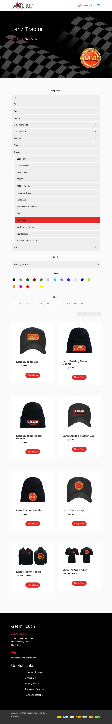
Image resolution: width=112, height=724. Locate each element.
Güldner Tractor (23, 186)
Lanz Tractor (22, 220)
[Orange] (14, 287)
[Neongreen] (89, 280)
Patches (17, 138)
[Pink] (21, 287)
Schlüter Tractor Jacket (27, 240)
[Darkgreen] (28, 280)
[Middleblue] (69, 280)
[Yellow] (41, 287)
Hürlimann (21, 200)
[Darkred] (34, 280)
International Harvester (27, 206)
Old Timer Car (20, 131)
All (15, 97)
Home (14, 39)
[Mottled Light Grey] (75, 280)
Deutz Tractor (23, 172)
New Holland (22, 234)
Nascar (17, 118)
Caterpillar (21, 159)
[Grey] (48, 280)
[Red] (28, 287)
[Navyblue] (82, 280)
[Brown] (21, 280)
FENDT (20, 179)
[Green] (41, 280)
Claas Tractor (23, 166)
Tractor (21, 39)
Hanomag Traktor (24, 193)
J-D (18, 213)
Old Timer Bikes (21, 125)
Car (15, 111)
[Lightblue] (62, 280)
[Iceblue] (55, 280)
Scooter (17, 145)
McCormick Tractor (25, 227)
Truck (16, 247)
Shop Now (33, 375)
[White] (34, 287)
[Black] (14, 280)
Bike (16, 104)
